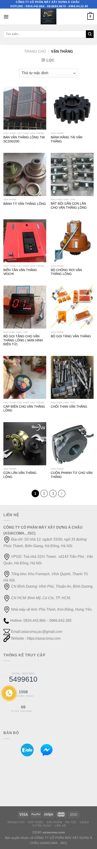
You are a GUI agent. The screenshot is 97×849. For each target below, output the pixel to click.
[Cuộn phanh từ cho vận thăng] (72, 443)
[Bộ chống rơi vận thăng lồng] (72, 240)
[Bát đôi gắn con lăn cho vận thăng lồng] (72, 174)
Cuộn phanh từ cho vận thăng (71, 475)
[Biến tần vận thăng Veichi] (24, 240)
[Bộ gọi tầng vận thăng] (72, 307)
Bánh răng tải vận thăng (66, 139)
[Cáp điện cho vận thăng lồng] (24, 377)
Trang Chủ (16, 822)
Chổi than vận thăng (69, 406)
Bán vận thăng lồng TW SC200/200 (24, 139)
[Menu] (6, 16)
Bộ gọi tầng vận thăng (71, 336)
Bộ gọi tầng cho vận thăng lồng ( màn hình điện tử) (23, 340)
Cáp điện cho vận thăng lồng (24, 408)
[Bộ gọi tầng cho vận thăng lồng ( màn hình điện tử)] (24, 307)
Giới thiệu (36, 822)
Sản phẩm (54, 822)
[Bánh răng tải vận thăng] (72, 108)
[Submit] (90, 34)
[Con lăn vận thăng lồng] (24, 443)
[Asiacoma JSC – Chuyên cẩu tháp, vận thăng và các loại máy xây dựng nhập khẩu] (48, 16)
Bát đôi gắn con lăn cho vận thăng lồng (69, 205)
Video (84, 822)
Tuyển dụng (41, 825)
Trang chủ (35, 51)
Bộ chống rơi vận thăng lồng (66, 272)
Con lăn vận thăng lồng (20, 475)
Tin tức (71, 822)
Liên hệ (60, 825)
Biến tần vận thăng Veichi (20, 272)
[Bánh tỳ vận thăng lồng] (24, 174)
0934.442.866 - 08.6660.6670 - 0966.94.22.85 (57, 6)
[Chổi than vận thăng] (72, 377)
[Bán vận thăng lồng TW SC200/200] (24, 108)
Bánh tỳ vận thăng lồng (24, 204)
